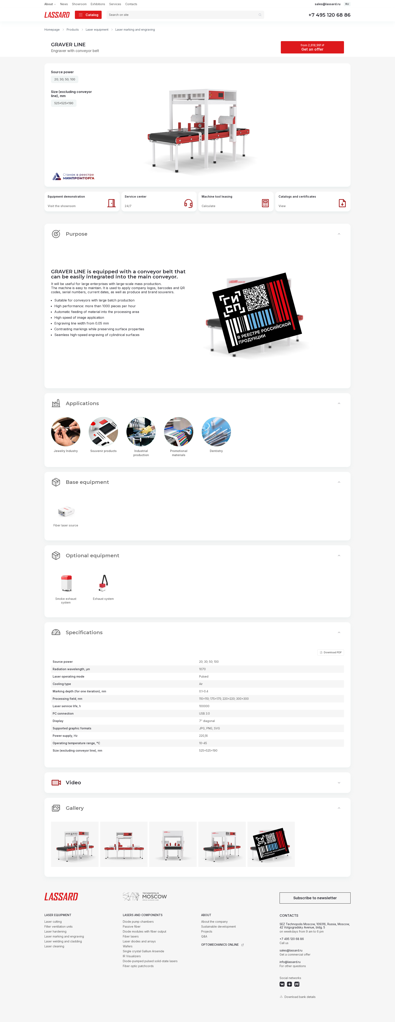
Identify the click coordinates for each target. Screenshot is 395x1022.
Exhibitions (98, 4)
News (64, 4)
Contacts (131, 4)
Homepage (52, 29)
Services (115, 4)
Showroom (79, 4)
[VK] (282, 984)
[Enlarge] (75, 844)
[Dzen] (289, 984)
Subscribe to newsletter (315, 898)
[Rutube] (296, 984)
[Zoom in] (197, 125)
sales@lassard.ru (327, 4)
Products (73, 29)
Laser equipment (97, 29)
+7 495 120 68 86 (329, 15)
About (48, 4)
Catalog (92, 15)
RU (347, 4)
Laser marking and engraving (135, 29)
